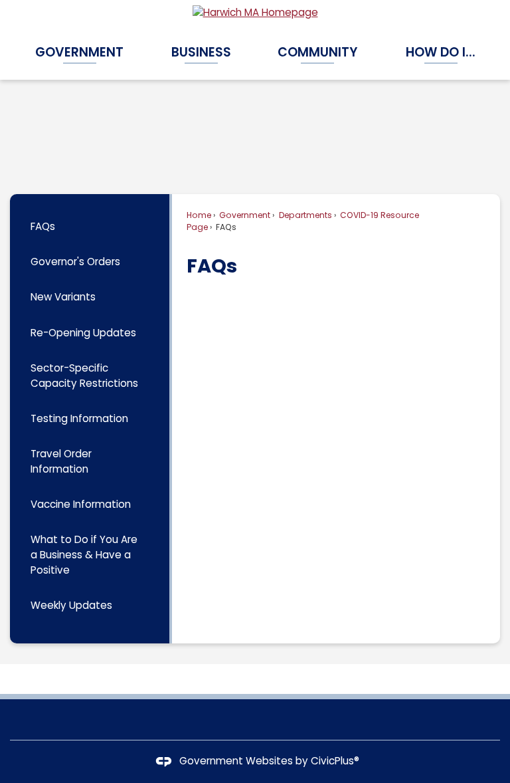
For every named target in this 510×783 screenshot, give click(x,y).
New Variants (63, 297)
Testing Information (79, 418)
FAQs (43, 226)
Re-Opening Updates (83, 333)
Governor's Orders (75, 262)
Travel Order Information (61, 461)
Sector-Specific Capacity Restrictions (84, 375)
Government (243, 215)
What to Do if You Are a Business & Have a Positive (84, 554)
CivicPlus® (335, 761)
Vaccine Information (81, 504)
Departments (304, 215)
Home (199, 215)
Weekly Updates (71, 605)
